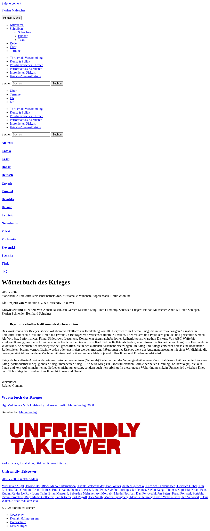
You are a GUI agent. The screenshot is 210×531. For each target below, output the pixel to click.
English (7, 183)
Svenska (7, 255)
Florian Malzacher (13, 10)
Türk (5, 263)
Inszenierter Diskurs (23, 72)
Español (7, 191)
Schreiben (16, 28)
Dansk (6, 167)
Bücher (22, 36)
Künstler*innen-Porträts (25, 76)
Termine (15, 50)
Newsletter (17, 514)
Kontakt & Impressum (24, 518)
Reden (14, 43)
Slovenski (8, 247)
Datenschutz (18, 522)
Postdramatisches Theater (26, 65)
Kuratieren (17, 25)
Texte (21, 39)
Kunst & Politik (20, 61)
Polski (6, 231)
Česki (5, 159)
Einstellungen (18, 526)
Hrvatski (8, 199)
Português (9, 239)
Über (13, 47)
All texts (7, 142)
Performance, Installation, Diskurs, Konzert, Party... (35, 463)
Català (6, 151)
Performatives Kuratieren (26, 68)
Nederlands (10, 223)
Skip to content (11, 3)
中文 (5, 272)
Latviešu (8, 215)
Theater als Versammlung (26, 57)
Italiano (7, 207)
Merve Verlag (28, 412)
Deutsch (7, 175)
